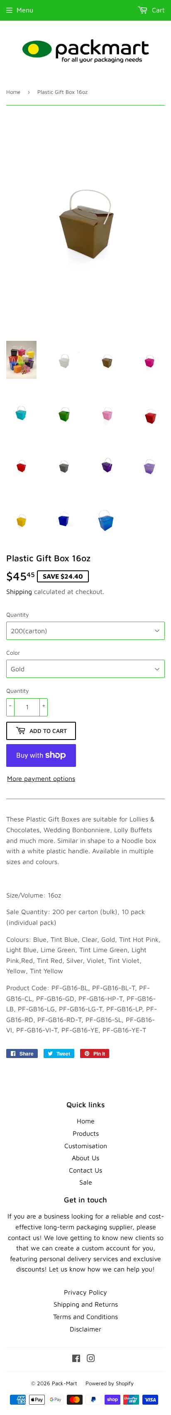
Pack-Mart (64, 1383)
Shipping (19, 591)
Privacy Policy (85, 1292)
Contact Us (85, 1170)
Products (86, 1133)
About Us (85, 1157)
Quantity (17, 614)
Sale (85, 1182)
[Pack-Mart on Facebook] (76, 1359)
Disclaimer (85, 1329)
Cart (157, 10)
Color (13, 652)
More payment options (41, 778)
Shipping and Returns (86, 1304)
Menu (25, 10)
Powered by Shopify (110, 1383)
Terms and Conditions (85, 1316)
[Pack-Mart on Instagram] (91, 1359)
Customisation (85, 1145)
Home (13, 92)
